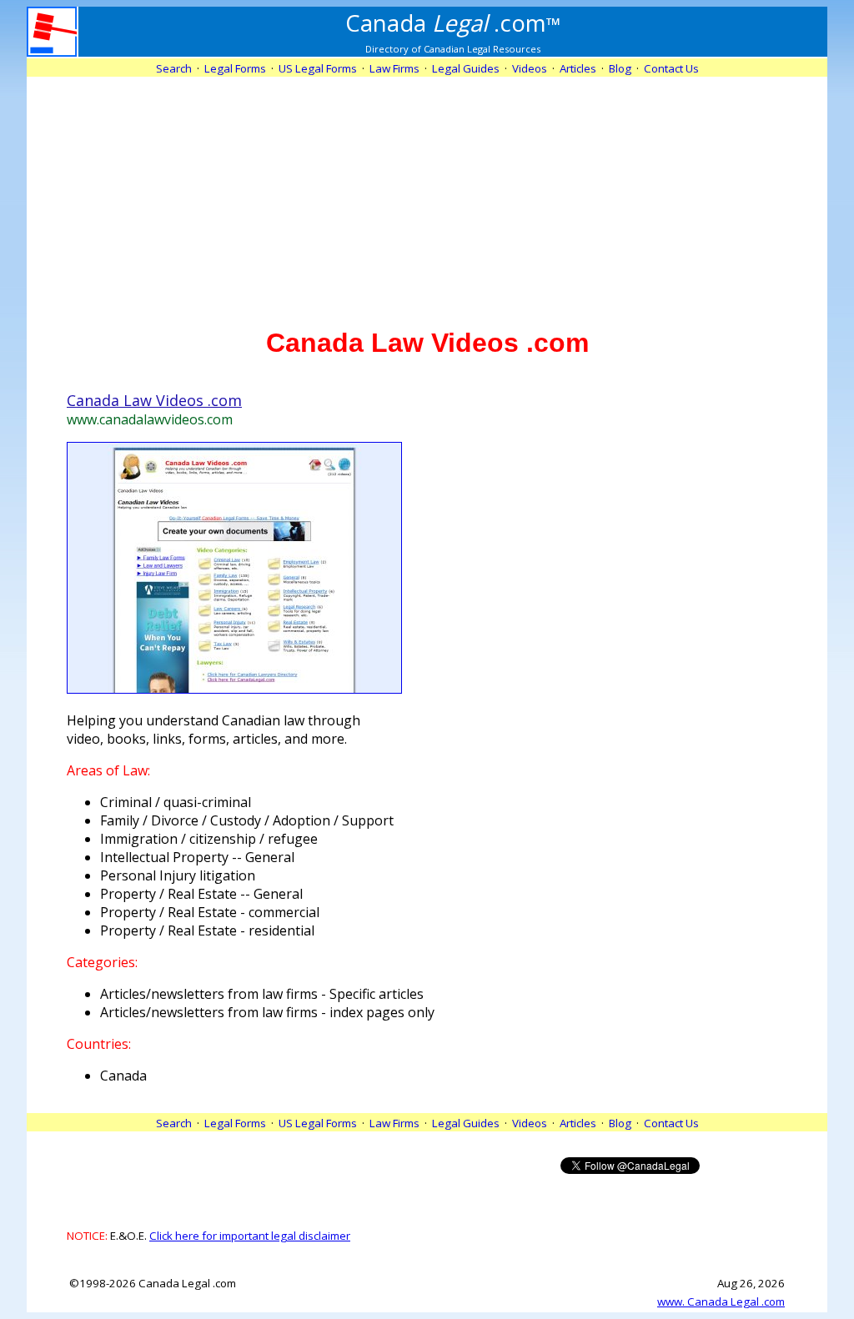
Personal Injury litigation (177, 875)
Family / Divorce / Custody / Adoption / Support (247, 820)
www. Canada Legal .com (721, 1301)
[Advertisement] (427, 193)
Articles (578, 68)
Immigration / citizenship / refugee (209, 839)
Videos (529, 68)
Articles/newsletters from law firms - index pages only (267, 1012)
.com (453, 22)
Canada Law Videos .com (154, 400)
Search (174, 68)
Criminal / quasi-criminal (175, 802)
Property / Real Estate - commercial (209, 912)
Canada (123, 1075)
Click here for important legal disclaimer (249, 1235)
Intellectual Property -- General (197, 857)
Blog (620, 68)
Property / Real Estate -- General (201, 894)
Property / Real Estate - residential (207, 930)
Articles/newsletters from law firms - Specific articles (262, 994)
